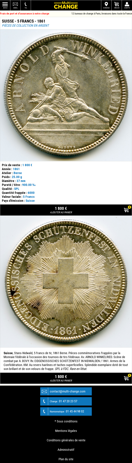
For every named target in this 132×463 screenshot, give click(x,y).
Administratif (66, 450)
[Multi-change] (66, 5)
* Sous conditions (66, 421)
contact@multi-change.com (67, 391)
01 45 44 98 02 (67, 411)
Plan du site (66, 459)
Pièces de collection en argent (25, 26)
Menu (5, 8)
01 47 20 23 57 (63, 401)
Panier (116, 8)
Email (15, 8)
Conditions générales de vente (66, 440)
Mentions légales (66, 431)
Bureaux (106, 8)
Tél (26, 8)
